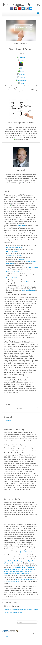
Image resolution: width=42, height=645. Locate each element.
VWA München (33, 267)
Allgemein (8, 420)
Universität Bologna (12, 251)
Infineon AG (22, 259)
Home (8, 639)
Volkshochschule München (14, 272)
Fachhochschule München (14, 247)
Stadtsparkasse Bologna (14, 255)
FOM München (28, 282)
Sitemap (8, 637)
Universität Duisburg (12, 278)
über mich (21, 226)
